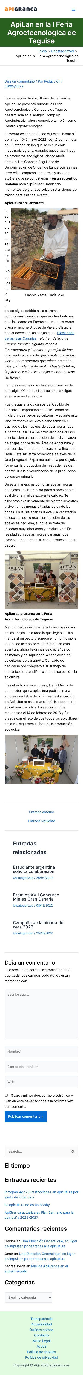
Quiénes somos (41, 1330)
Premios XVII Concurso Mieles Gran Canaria (36, 896)
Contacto (41, 1335)
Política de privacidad (41, 1357)
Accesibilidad (41, 1324)
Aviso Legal (41, 1341)
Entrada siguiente (41, 821)
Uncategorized (23, 878)
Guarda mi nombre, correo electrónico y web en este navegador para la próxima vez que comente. (39, 1101)
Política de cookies (41, 1352)
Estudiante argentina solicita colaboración (34, 869)
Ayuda (41, 1346)
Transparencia (41, 1319)
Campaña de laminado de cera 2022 (38, 924)
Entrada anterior (41, 812)
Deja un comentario (20, 81)
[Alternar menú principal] (73, 9)
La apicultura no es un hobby (27, 1205)
